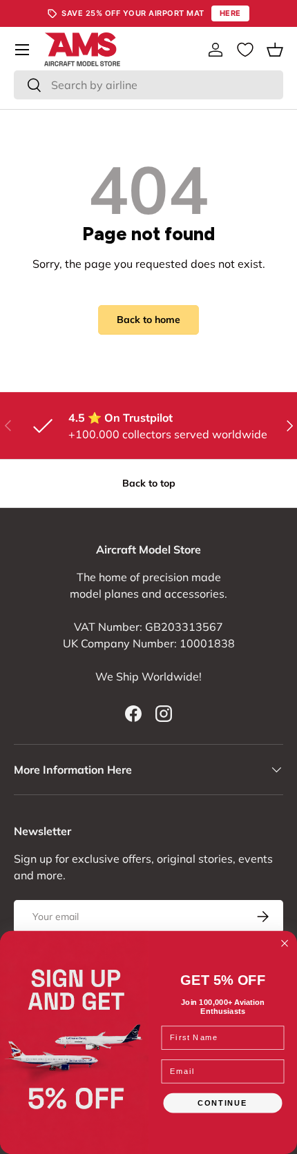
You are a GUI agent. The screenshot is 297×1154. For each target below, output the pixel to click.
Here (230, 13)
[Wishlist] (245, 50)
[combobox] (148, 84)
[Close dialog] (284, 943)
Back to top (148, 483)
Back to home (148, 319)
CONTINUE (222, 1102)
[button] (275, 50)
